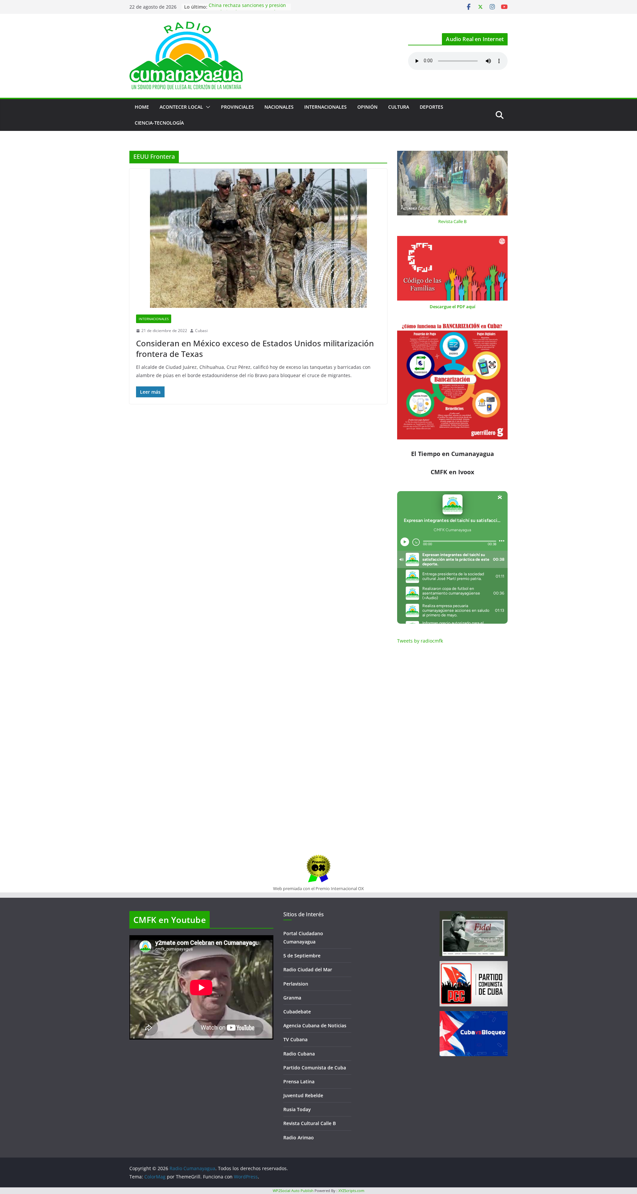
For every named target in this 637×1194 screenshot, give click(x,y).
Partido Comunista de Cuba (314, 1067)
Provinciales (237, 107)
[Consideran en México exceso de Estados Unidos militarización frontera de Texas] (258, 238)
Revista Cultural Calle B (309, 1123)
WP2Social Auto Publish (293, 1190)
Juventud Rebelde (303, 1095)
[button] (206, 107)
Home (142, 107)
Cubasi (201, 330)
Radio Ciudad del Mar (307, 969)
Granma (292, 998)
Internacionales (325, 107)
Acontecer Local (181, 107)
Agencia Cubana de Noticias (314, 1025)
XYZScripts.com (351, 1190)
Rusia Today (297, 1109)
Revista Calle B (452, 221)
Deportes (431, 107)
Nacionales (279, 107)
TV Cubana (295, 1039)
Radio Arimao (298, 1137)
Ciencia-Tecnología (159, 123)
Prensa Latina (299, 1081)
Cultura (398, 107)
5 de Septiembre (301, 955)
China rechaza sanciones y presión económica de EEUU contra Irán (247, 10)
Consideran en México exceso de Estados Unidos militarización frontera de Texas (255, 348)
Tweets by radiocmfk (420, 641)
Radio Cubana (299, 1054)
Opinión (367, 107)
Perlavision (295, 984)
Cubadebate (297, 1011)
